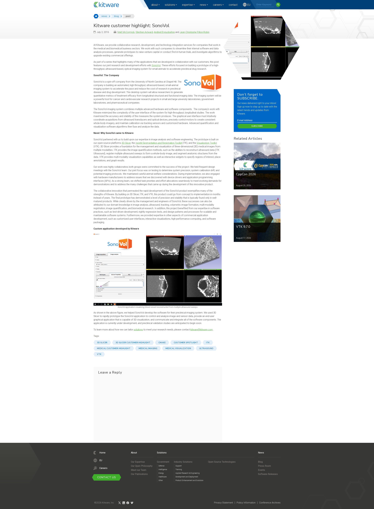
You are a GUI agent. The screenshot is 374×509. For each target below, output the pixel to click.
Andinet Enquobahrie (164, 32)
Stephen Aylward (144, 32)
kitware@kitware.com (201, 329)
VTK (99, 354)
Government (163, 461)
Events (261, 470)
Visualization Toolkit (207, 143)
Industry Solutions (183, 461)
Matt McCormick (126, 32)
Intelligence (163, 469)
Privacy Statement (223, 502)
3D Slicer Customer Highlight (133, 342)
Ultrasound (206, 348)
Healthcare (163, 477)
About (154, 4)
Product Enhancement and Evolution (189, 480)
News (203, 4)
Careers (217, 4)
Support (178, 466)
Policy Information (246, 502)
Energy (161, 473)
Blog (260, 461)
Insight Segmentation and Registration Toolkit (158, 143)
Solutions (170, 4)
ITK (207, 342)
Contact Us (106, 477)
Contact (233, 4)
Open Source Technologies (222, 461)
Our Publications (139, 474)
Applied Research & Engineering (187, 473)
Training (178, 469)
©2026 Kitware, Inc (104, 502)
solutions (138, 329)
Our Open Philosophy (142, 466)
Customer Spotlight (186, 342)
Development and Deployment (186, 477)
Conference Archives (269, 502)
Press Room (264, 466)
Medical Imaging (148, 348)
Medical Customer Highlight (113, 348)
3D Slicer (126, 143)
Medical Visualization (178, 348)
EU (248, 4)
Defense (161, 466)
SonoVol (156, 65)
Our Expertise (138, 461)
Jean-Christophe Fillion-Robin (194, 32)
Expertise (187, 4)
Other (161, 480)
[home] (96, 16)
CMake (162, 342)
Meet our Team (138, 470)
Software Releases (268, 474)
